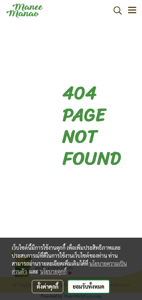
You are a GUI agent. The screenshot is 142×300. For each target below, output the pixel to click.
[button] (115, 10)
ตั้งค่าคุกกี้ (47, 286)
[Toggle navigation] (132, 10)
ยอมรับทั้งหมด (89, 286)
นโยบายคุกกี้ (53, 271)
